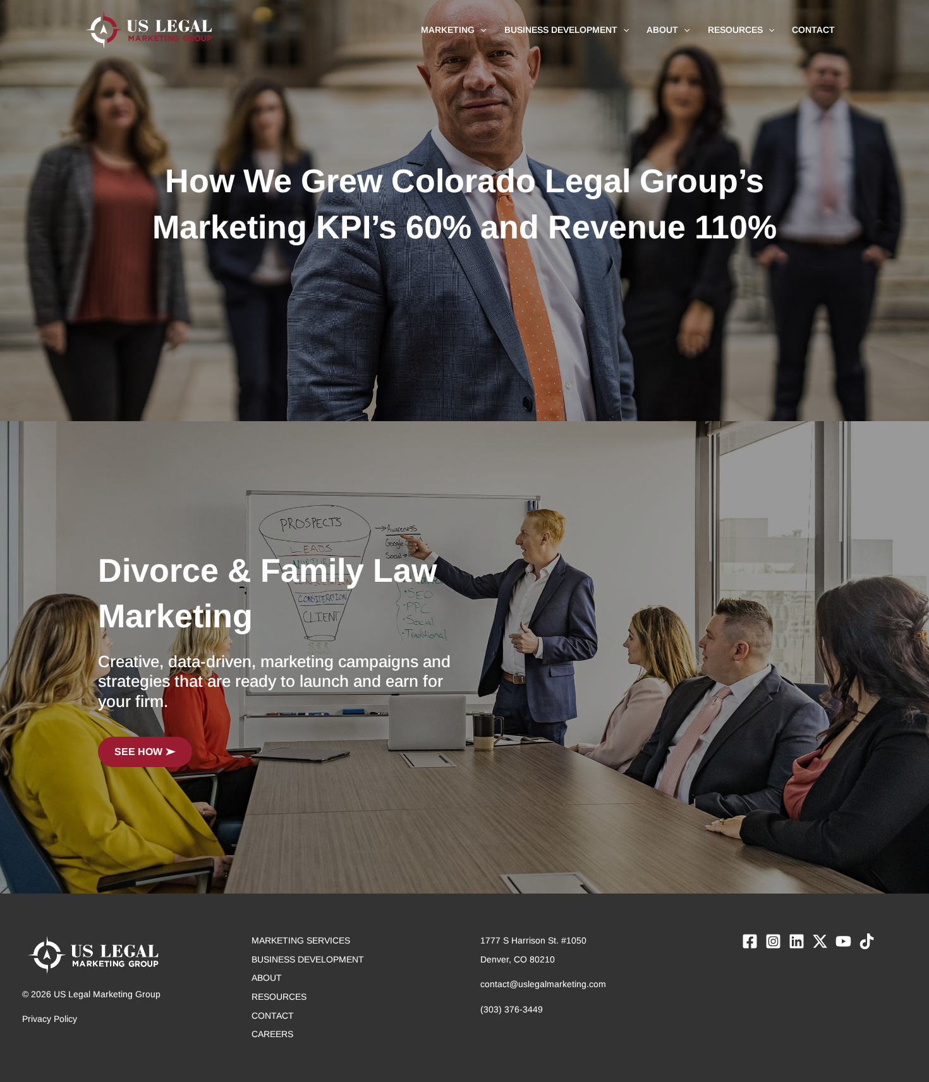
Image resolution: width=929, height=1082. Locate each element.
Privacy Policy (49, 1019)
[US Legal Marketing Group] (148, 29)
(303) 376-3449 (511, 1009)
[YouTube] (843, 941)
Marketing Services (301, 940)
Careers (272, 1034)
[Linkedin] (797, 941)
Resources (279, 997)
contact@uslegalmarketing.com (543, 984)
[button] (480, 30)
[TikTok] (867, 941)
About (267, 978)
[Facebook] (750, 941)
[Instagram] (773, 941)
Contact (273, 1016)
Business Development (308, 959)
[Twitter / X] (820, 941)
